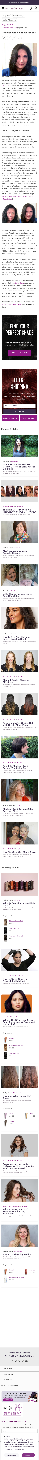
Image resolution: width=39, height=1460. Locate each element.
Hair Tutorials (19, 975)
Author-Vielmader (9, 20)
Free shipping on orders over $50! (19, 2)
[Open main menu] (3, 8)
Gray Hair (6, 16)
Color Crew (6, 86)
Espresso (11, 1121)
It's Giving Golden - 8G (16, 1045)
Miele (31, 1113)
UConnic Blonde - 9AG (16, 921)
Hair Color (10, 25)
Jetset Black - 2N (14, 928)
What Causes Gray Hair (11, 304)
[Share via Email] (19, 38)
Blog (3, 25)
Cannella (11, 1038)
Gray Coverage (18, 16)
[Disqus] (19, 1320)
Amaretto (32, 1270)
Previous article (10, 418)
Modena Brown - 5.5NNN (16, 1277)
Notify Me (19, 411)
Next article (28, 418)
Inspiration (20, 506)
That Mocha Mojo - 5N (16, 936)
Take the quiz (19, 353)
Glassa (11, 1113)
